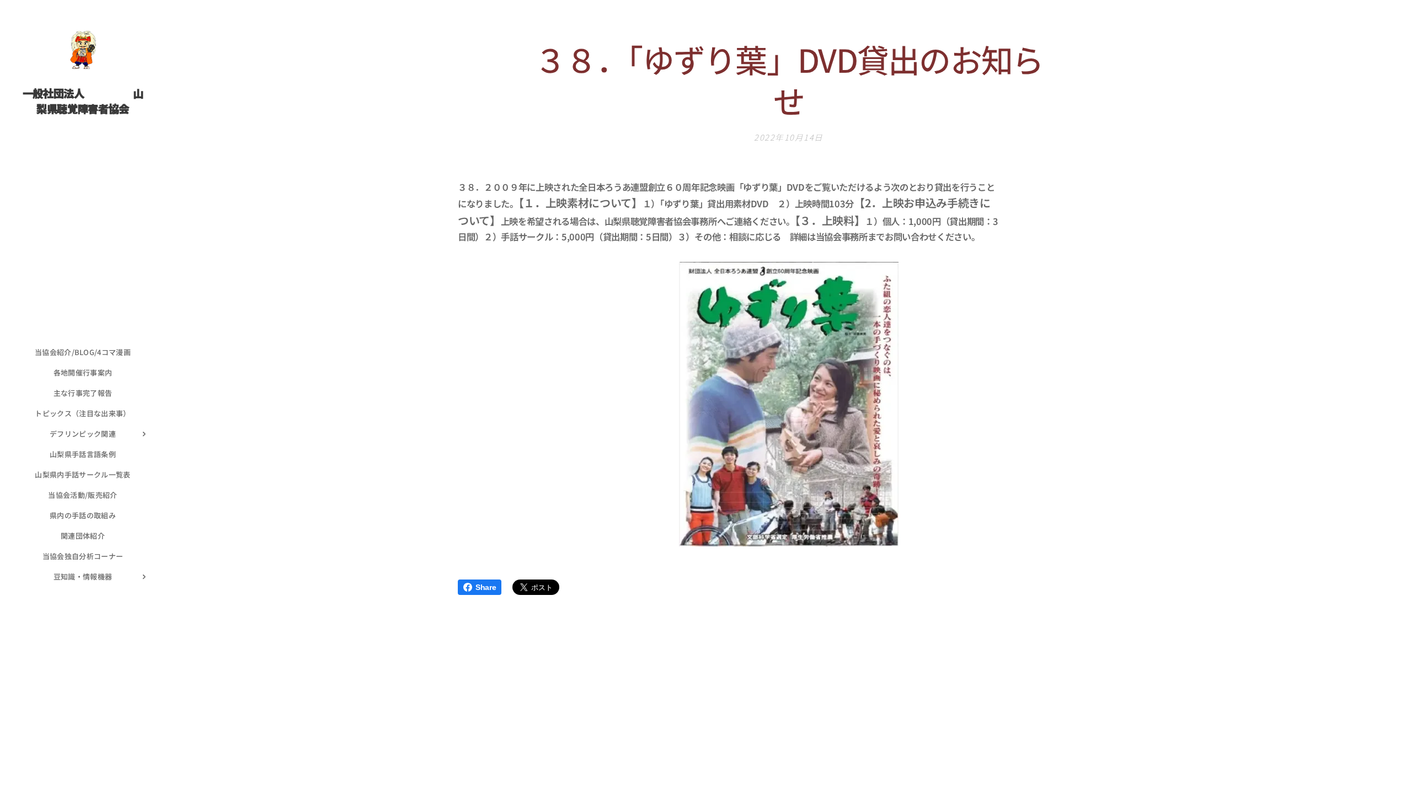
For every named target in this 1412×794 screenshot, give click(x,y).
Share (485, 587)
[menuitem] (82, 352)
